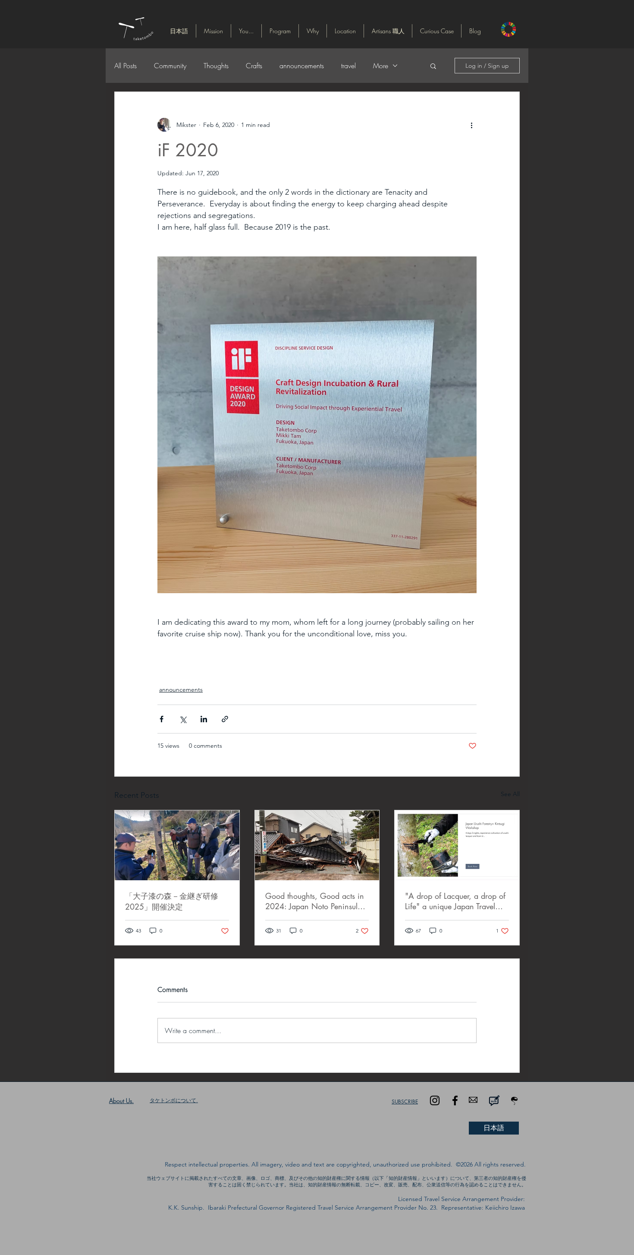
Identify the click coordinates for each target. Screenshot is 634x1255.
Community (170, 65)
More (380, 65)
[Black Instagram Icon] (434, 1100)
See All (510, 794)
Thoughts (216, 65)
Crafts (254, 65)
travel (348, 65)
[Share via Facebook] (161, 719)
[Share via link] (225, 719)
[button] (179, 31)
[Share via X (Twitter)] (183, 719)
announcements (301, 65)
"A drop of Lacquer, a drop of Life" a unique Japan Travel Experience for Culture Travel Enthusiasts (455, 901)
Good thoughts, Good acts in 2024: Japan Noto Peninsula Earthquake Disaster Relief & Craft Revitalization (314, 901)
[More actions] (471, 125)
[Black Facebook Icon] (455, 1100)
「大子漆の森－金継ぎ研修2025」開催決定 (171, 901)
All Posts (125, 65)
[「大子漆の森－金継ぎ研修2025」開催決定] (177, 845)
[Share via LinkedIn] (204, 719)
